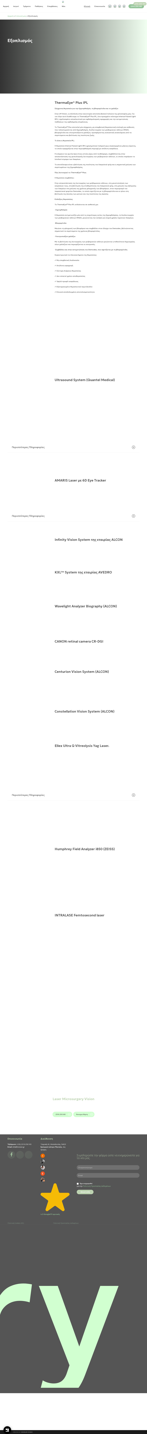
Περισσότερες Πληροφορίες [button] (28, 447)
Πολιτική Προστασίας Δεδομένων (97, 1186)
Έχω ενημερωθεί (86, 1183)
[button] (62, 1114)
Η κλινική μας (20, 16)
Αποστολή (85, 1192)
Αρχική (10, 16)
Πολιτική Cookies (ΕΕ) (16, 1223)
